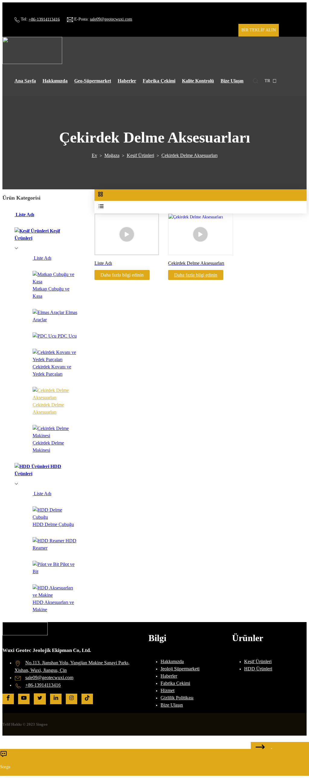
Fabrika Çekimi (159, 80)
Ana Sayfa (25, 80)
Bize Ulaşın (232, 80)
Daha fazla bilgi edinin (195, 275)
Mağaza (111, 155)
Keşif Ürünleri (140, 155)
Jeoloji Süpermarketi (180, 668)
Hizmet (167, 690)
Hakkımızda (172, 661)
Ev (94, 155)
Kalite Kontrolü (198, 80)
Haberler (127, 80)
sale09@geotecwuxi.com (111, 19)
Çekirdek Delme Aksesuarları (189, 155)
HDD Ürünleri (258, 668)
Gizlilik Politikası (177, 697)
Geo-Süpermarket (92, 80)
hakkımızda (55, 80)
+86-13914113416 (44, 19)
